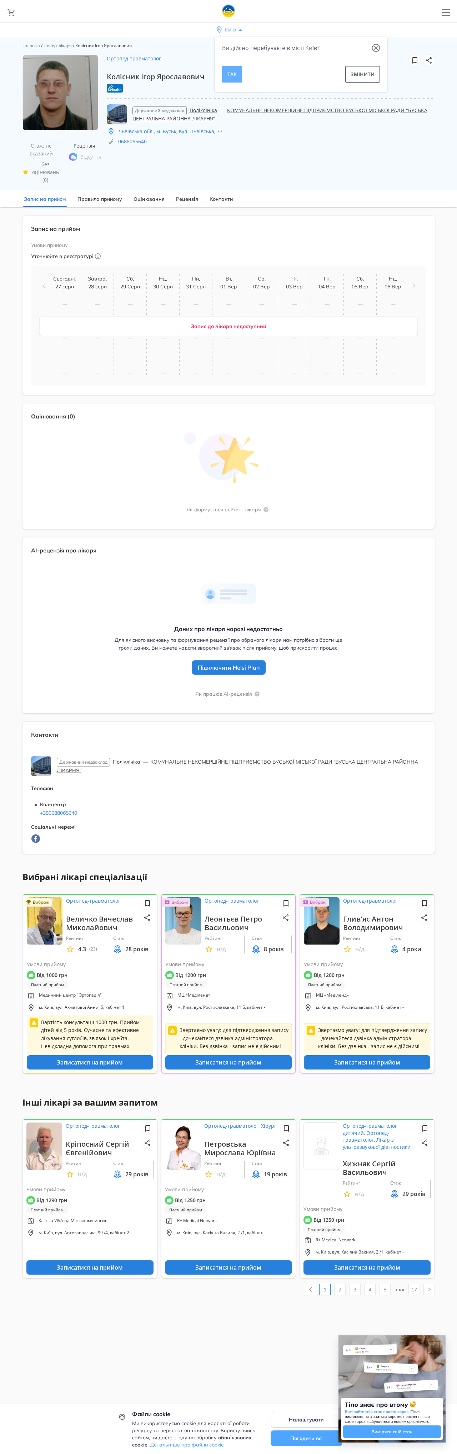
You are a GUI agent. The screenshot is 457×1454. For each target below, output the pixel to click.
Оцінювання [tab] (149, 199)
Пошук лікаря (58, 46)
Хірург (268, 1125)
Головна (31, 46)
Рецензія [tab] (187, 199)
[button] (429, 60)
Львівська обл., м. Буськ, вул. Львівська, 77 (170, 131)
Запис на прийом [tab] (45, 199)
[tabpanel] (228, 539)
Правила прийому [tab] (99, 199)
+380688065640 (58, 813)
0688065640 (132, 141)
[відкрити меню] (446, 13)
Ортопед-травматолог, (232, 1125)
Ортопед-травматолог (134, 58)
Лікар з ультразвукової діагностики (377, 1143)
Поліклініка (203, 110)
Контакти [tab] (221, 199)
